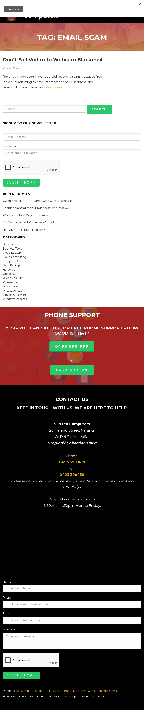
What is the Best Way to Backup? (25, 215)
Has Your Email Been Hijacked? (24, 230)
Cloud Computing (14, 257)
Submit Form (21, 182)
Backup (8, 244)
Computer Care (13, 261)
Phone (7, 597)
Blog (16, 691)
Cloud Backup (12, 252)
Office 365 (9, 273)
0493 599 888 (71, 346)
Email (6, 130)
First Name (10, 146)
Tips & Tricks (11, 286)
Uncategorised (12, 290)
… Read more (52, 87)
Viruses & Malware (15, 294)
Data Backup (11, 265)
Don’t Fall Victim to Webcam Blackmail (53, 59)
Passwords (10, 282)
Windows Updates (15, 299)
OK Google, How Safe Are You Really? (28, 222)
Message (9, 629)
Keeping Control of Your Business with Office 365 (36, 208)
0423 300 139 (72, 370)
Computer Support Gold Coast (41, 691)
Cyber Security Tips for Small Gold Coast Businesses (38, 200)
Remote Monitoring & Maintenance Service (89, 691)
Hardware (9, 269)
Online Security (13, 278)
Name (7, 581)
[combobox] (7, 604)
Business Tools (12, 248)
